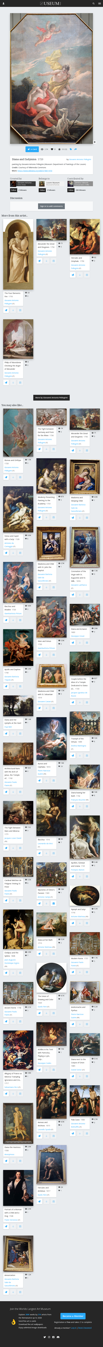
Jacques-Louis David (13, 838)
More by (51, 397)
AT (83, 1070)
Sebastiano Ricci (11, 1087)
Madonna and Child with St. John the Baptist (46, 567)
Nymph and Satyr (78, 909)
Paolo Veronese (11, 1220)
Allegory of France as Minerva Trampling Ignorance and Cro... (13, 1076)
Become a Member (73, 1316)
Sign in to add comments (51, 206)
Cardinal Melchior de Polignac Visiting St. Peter (13, 883)
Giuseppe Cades (44, 1063)
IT (13, 304)
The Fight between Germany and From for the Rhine (46, 432)
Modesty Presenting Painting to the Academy (46, 500)
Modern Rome (77, 958)
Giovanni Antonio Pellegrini (80, 159)
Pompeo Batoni (77, 870)
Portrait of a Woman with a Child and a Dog (13, 1212)
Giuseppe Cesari (77, 636)
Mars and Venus (44, 641)
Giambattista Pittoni (13, 613)
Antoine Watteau (45, 947)
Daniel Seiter (76, 1070)
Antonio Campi (44, 897)
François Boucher (78, 800)
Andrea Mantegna (78, 745)
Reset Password (85, 1327)
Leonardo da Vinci (45, 843)
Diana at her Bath (45, 940)
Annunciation (10, 1275)
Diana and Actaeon (79, 629)
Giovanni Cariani (44, 701)
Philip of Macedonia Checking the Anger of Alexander (13, 365)
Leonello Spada (44, 1129)
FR (6, 841)
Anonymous (9, 1154)
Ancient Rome (10, 1008)
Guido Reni (42, 1006)
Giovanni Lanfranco (79, 585)
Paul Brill (8, 727)
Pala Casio (75, 1119)
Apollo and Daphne (12, 669)
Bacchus (41, 839)
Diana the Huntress (13, 1147)
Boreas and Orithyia (13, 460)
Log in (73, 1327)
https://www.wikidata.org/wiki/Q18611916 (35, 171)
